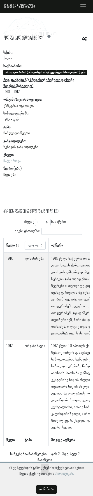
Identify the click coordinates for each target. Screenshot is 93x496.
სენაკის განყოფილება (20, 147)
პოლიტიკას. (64, 474)
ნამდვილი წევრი (16, 133)
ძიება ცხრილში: (27, 231)
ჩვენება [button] (9, 175)
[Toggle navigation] (83, 6)
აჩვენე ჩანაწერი (45, 222)
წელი (10, 245)
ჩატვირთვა (12, 161)
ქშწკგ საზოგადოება (19, 106)
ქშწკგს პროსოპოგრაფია (19, 6)
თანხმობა (46, 489)
